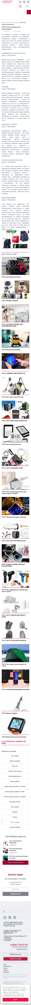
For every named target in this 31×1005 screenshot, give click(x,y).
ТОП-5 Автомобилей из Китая (11, 277)
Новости (9, 22)
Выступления (15, 807)
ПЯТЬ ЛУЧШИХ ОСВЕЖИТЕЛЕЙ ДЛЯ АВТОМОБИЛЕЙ (13, 565)
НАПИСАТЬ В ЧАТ (15, 954)
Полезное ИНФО (15, 827)
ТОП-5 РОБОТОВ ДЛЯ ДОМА (11, 350)
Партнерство (7, 966)
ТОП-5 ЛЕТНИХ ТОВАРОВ (10, 301)
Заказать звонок (15, 959)
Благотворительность (14, 776)
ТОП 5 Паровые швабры (9, 713)
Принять (15, 999)
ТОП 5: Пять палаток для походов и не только (14, 665)
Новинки (14, 812)
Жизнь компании (15, 761)
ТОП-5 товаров (15, 22)
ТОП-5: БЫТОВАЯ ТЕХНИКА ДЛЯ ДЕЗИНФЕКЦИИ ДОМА (12, 325)
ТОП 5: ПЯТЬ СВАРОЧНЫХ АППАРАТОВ (14, 421)
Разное (15, 817)
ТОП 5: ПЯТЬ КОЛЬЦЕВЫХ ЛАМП (12, 468)
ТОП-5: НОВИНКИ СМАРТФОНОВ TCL (14, 373)
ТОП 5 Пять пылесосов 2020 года (12, 397)
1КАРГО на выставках (14, 771)
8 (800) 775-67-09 (8, 933)
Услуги (5, 968)
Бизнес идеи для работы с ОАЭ (14, 791)
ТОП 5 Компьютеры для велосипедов (14, 737)
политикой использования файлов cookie (13, 995)
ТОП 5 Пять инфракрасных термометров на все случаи (15, 590)
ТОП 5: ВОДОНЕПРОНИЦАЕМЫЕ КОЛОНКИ (15, 689)
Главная (4, 22)
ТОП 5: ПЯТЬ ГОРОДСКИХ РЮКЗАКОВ (14, 640)
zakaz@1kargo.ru (22, 949)
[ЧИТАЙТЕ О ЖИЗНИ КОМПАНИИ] (3, 863)
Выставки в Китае (15, 802)
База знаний (15, 756)
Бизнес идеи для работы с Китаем (15, 786)
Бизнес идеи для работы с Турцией (14, 796)
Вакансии (6, 972)
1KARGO (13, 976)
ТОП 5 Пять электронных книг (11, 444)
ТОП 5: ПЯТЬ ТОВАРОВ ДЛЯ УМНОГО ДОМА (14, 616)
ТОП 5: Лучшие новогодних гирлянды (14, 517)
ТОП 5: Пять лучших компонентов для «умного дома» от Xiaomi (14, 492)
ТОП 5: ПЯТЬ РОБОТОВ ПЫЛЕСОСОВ (13, 541)
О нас (5, 964)
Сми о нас (15, 766)
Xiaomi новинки (14, 781)
